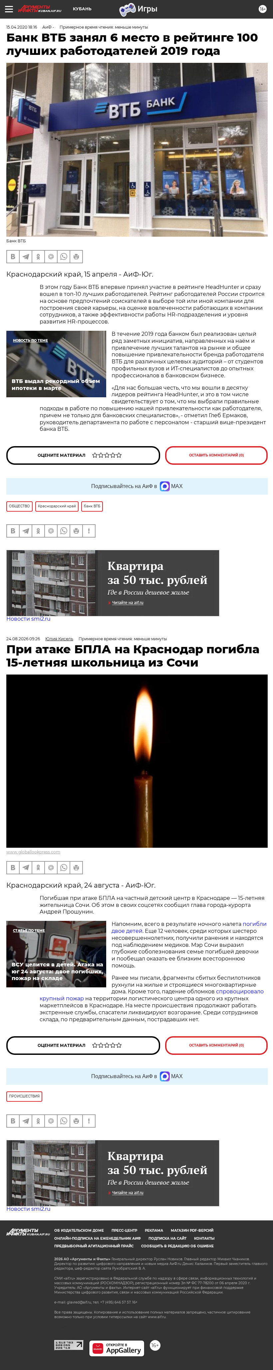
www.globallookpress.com (33, 851)
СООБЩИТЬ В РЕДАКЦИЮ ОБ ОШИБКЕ (177, 1246)
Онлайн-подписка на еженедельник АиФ (97, 1238)
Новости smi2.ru (28, 619)
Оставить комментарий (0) (216, 455)
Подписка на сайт (167, 1238)
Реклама (154, 1230)
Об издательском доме (79, 1230)
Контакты (204, 1238)
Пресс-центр (124, 1230)
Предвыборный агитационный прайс (94, 1246)
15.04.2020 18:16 (21, 27)
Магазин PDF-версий (192, 1230)
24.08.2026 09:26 (23, 638)
